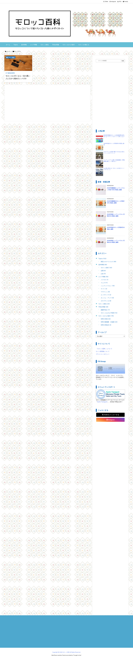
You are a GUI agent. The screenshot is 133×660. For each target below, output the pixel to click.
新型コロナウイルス (108, 261)
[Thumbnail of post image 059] (18, 63)
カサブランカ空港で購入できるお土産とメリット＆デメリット (114, 152)
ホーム (8, 51)
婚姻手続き (105, 310)
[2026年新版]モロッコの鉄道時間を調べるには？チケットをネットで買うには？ (114, 135)
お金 (103, 273)
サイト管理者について (102, 351)
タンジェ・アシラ (107, 298)
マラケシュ (105, 292)
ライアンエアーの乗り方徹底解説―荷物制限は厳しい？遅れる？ (114, 160)
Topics (102, 258)
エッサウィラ (106, 295)
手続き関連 (103, 307)
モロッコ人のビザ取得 (109, 313)
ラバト (104, 289)
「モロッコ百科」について (104, 348)
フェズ (104, 282)
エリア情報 (103, 276)
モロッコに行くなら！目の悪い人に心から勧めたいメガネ (18, 77)
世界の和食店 (106, 325)
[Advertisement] (47, 102)
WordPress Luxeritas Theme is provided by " (62, 655)
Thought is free (77, 655)
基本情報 (102, 264)
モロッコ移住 (104, 304)
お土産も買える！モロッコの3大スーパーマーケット (114, 169)
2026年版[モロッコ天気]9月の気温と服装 (114, 144)
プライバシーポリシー (102, 354)
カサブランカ (106, 301)
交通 (103, 270)
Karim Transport (102, 402)
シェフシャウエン (108, 285)
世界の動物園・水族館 (109, 322)
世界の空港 (106, 319)
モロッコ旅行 (11, 57)
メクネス (104, 279)
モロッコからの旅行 (106, 316)
